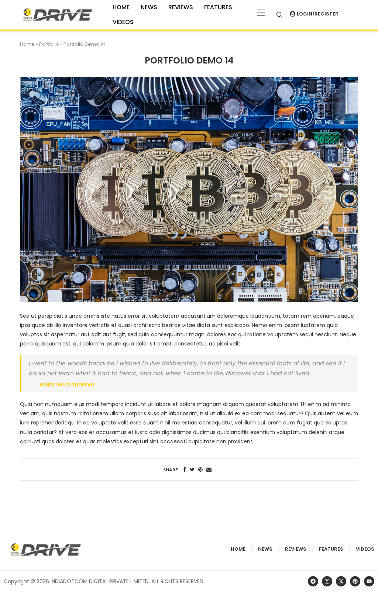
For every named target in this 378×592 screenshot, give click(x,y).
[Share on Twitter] (192, 469)
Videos (365, 549)
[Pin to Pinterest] (200, 469)
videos (123, 22)
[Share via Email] (209, 469)
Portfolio (49, 44)
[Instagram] (327, 581)
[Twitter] (341, 581)
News (149, 7)
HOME (121, 7)
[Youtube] (369, 581)
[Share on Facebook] (184, 469)
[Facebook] (313, 581)
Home (27, 44)
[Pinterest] (355, 581)
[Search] (279, 14)
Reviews (180, 7)
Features (218, 7)
